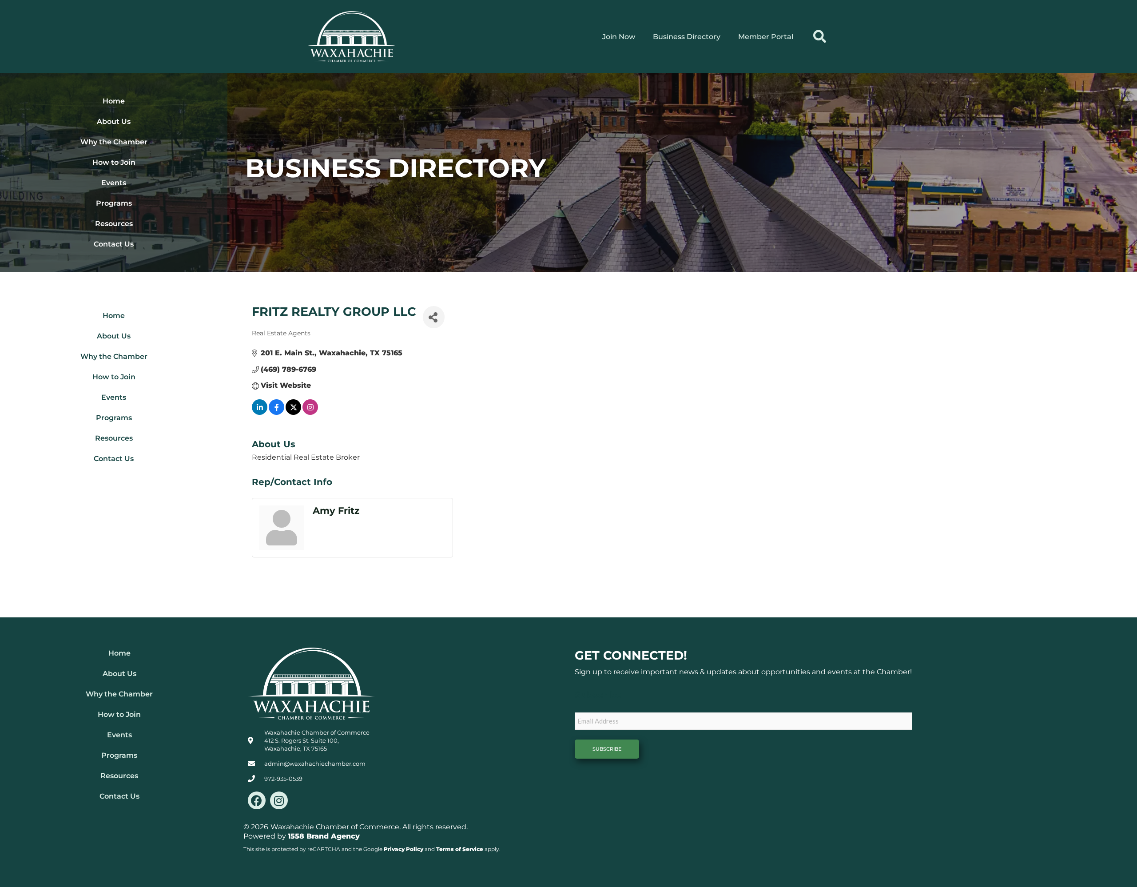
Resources (114, 223)
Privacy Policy (403, 849)
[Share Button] (434, 317)
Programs (114, 203)
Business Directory (686, 36)
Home (114, 101)
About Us (114, 121)
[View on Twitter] (293, 412)
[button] (819, 36)
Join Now (618, 36)
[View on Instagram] (310, 412)
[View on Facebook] (276, 412)
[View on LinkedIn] (259, 412)
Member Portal (765, 36)
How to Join (113, 162)
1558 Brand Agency (324, 836)
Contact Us (114, 244)
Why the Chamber (113, 142)
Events (113, 183)
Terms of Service (459, 849)
